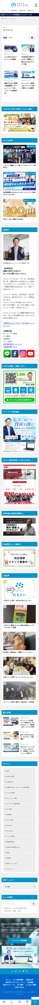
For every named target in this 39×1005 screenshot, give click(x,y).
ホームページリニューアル (20, 908)
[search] (33, 904)
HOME (5, 18)
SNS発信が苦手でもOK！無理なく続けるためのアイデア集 (27, 60)
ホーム (4, 10)
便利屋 (9, 858)
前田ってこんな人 (30, 200)
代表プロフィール (9, 985)
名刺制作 (9, 814)
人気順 (10, 37)
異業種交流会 (11, 842)
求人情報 (20, 985)
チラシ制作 (10, 820)
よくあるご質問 (30, 985)
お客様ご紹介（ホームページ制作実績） (18, 787)
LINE (27, 1003)
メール (19, 1003)
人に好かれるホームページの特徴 (10, 58)
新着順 (5, 37)
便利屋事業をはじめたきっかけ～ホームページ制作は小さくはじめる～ (19, 193)
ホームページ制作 (12, 798)
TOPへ (35, 1003)
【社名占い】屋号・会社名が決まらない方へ (17, 600)
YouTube (9, 825)
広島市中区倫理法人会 (13, 847)
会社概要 (30, 982)
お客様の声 (22, 10)
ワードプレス (7, 911)
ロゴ (19, 911)
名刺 (15, 911)
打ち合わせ (10, 831)
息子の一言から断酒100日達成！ (13, 219)
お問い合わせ (19, 987)
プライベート (11, 869)
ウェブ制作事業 (12, 10)
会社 (8, 771)
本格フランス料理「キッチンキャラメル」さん (18, 677)
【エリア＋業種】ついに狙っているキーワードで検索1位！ (19, 166)
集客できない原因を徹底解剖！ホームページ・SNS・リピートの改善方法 (10, 88)
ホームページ (7, 908)
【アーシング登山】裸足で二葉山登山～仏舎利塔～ (19, 702)
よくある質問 (11, 793)
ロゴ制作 (9, 809)
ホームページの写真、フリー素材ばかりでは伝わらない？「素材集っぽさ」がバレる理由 (27, 724)
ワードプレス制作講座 (13, 803)
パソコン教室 (11, 836)
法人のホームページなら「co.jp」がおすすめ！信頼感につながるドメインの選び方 (27, 750)
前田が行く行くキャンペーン (15, 982)
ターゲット (14, 18)
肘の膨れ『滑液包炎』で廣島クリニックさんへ (18, 652)
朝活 (8, 852)
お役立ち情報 (31, 173)
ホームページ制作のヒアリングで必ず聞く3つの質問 (27, 85)
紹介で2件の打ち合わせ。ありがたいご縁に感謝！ (27, 737)
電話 (12, 1003)
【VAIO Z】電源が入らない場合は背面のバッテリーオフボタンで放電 (19, 626)
